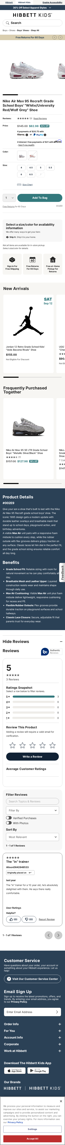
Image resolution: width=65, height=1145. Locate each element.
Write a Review (32, 756)
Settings (32, 1129)
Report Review (47, 919)
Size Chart (27, 184)
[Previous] (54, 37)
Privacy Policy (19, 1001)
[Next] (60, 37)
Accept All (32, 1138)
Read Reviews (40, 118)
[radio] (21, 155)
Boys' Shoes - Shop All (28, 30)
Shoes (12, 30)
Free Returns (8, 206)
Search (16, 23)
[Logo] (32, 15)
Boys (5, 30)
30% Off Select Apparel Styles (30, 7)
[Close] (61, 1101)
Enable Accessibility (52, 2)
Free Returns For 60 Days (30, 37)
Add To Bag (39, 197)
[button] (62, 573)
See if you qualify (26, 145)
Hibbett (9, 2)
